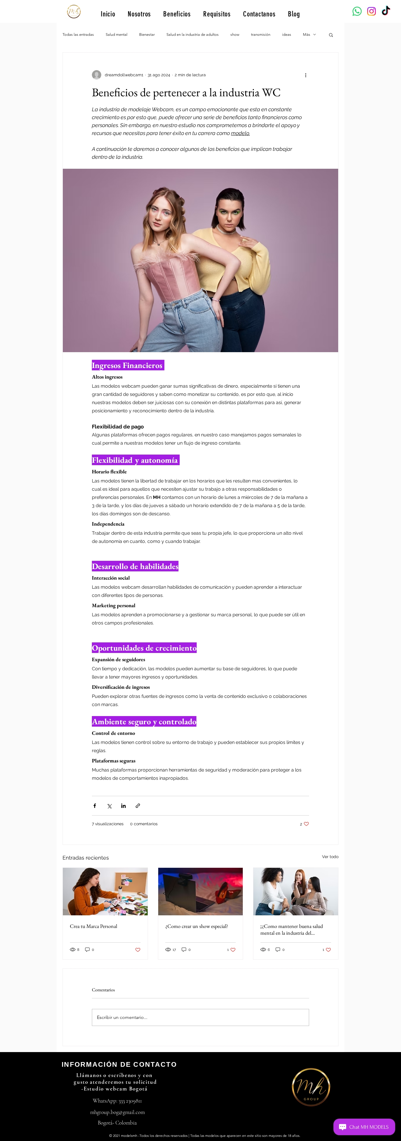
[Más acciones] (305, 74)
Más (306, 34)
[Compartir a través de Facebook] (94, 806)
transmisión (260, 34)
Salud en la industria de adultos (192, 34)
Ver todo (330, 856)
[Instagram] (371, 11)
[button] (331, 34)
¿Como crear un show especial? (196, 926)
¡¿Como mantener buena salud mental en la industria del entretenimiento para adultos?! (291, 929)
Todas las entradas (78, 34)
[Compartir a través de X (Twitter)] (109, 806)
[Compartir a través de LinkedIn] (123, 806)
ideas (286, 34)
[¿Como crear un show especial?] (200, 891)
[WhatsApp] (357, 11)
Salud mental (116, 34)
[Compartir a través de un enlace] (138, 806)
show (234, 34)
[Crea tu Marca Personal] (105, 891)
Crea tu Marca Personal (93, 926)
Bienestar (147, 34)
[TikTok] (386, 11)
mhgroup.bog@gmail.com (117, 1112)
